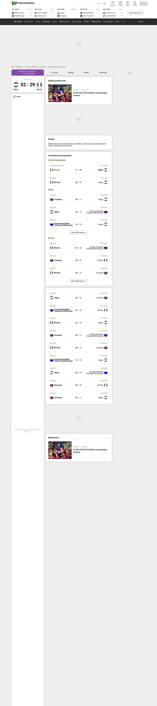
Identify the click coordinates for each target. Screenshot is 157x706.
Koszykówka (108, 22)
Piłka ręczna (96, 22)
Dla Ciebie (18, 22)
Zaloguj (143, 3)
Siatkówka (46, 22)
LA (123, 22)
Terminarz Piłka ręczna (32, 67)
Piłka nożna (28, 22)
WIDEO (86, 22)
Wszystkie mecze (78, 232)
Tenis (38, 22)
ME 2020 (43, 67)
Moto (117, 22)
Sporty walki (76, 22)
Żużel (55, 22)
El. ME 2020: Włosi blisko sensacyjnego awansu (90, 94)
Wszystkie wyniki (135, 13)
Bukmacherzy (64, 22)
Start (12, 67)
